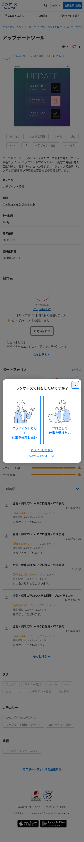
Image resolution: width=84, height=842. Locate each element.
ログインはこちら (42, 450)
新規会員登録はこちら (42, 456)
